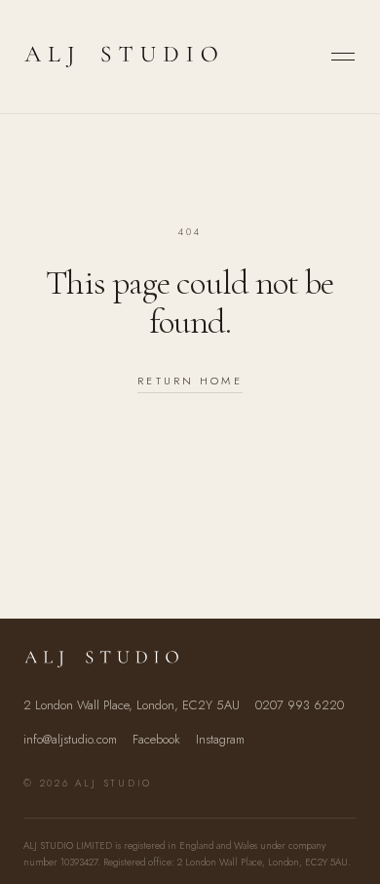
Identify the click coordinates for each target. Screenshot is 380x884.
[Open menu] (343, 56)
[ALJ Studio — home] (120, 56)
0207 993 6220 (299, 705)
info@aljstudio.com (70, 739)
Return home (190, 380)
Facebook (156, 739)
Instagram (220, 739)
